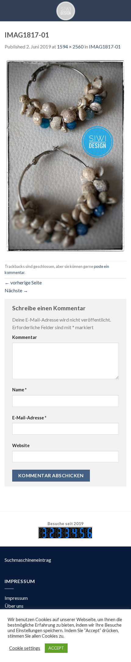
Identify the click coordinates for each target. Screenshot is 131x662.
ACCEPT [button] (56, 648)
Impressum (16, 598)
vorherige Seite (23, 282)
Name (19, 389)
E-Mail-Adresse (29, 417)
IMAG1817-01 (105, 46)
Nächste (16, 290)
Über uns (14, 606)
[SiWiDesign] (65, 10)
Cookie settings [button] (24, 648)
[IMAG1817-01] (65, 155)
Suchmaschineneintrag (28, 560)
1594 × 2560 (70, 46)
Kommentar (24, 337)
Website (21, 445)
